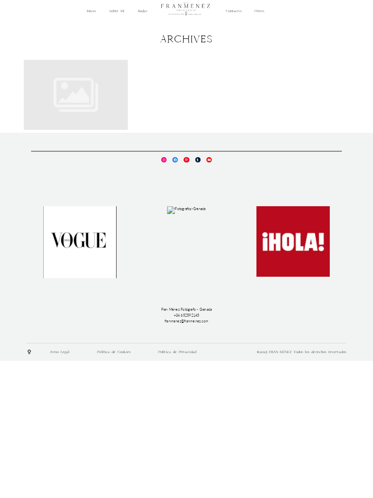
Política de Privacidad (177, 352)
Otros (259, 11)
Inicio (91, 11)
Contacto (233, 11)
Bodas (143, 11)
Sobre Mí (117, 11)
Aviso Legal (59, 352)
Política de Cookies (114, 352)
